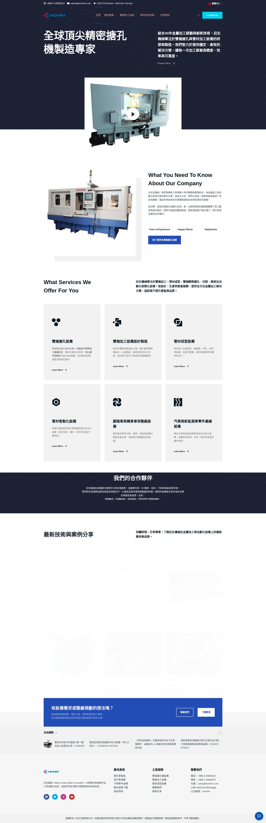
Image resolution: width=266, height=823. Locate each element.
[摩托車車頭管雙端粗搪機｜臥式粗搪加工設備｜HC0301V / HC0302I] (133, 653)
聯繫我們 (157, 787)
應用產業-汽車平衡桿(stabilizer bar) (66, 569)
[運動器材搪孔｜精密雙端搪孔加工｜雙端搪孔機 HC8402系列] (194, 653)
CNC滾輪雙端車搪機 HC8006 (184, 615)
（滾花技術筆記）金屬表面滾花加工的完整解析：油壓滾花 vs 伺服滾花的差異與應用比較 (155, 744)
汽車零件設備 (121, 783)
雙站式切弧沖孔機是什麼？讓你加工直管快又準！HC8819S (70, 744)
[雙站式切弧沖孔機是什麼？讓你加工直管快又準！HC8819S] (48, 744)
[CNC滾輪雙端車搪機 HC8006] (194, 584)
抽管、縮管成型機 (116, 569)
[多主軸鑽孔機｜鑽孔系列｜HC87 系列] (72, 653)
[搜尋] (198, 15)
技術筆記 (165, 15)
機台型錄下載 (121, 787)
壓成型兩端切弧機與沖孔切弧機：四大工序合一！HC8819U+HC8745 (109, 744)
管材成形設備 (147, 15)
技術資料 (118, 791)
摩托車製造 (120, 776)
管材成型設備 (159, 783)
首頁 (98, 15)
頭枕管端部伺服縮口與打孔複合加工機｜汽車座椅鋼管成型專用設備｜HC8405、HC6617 (201, 744)
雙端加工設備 (127, 15)
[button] (133, 114)
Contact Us (212, 15)
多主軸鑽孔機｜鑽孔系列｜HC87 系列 (67, 685)
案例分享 (157, 791)
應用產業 (109, 15)
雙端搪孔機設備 (160, 776)
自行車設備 (120, 779)
